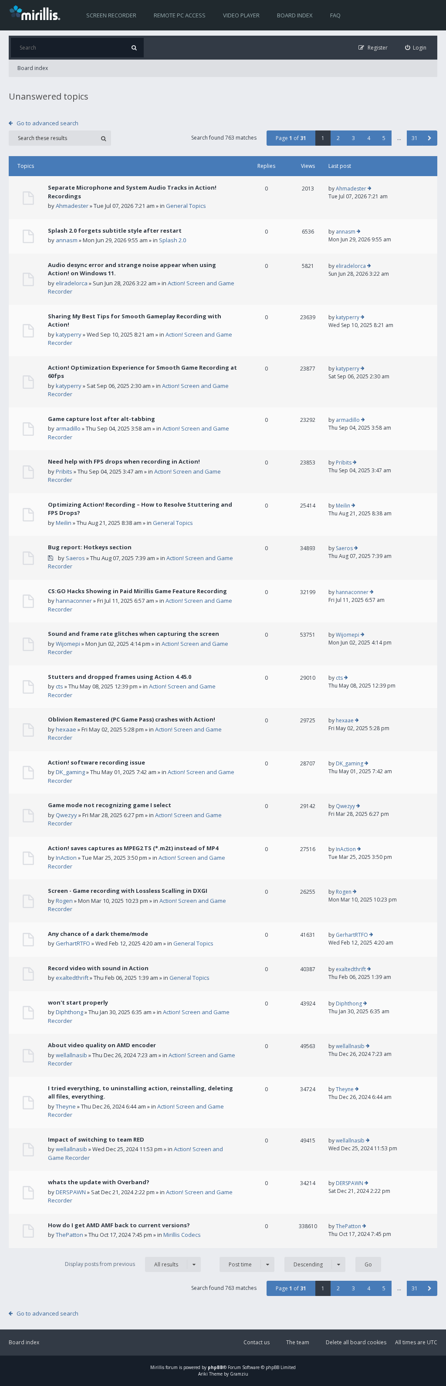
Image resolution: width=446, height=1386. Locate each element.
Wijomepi (68, 644)
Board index (295, 15)
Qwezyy (66, 815)
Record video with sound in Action (98, 968)
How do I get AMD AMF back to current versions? (119, 1225)
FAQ (335, 15)
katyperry (68, 334)
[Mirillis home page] (36, 12)
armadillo (68, 428)
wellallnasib (71, 1055)
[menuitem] (416, 47)
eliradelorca (72, 283)
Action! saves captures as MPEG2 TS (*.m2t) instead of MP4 (133, 848)
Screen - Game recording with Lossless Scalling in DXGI (127, 891)
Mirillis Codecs (182, 1235)
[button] (429, 138)
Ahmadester (72, 206)
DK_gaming (70, 772)
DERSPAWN (71, 1192)
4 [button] (368, 138)
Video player (241, 15)
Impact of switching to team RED (96, 1139)
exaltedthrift (72, 978)
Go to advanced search (47, 123)
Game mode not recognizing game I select (109, 805)
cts (59, 686)
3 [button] (353, 138)
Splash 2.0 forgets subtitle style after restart (115, 230)
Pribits (64, 471)
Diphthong (69, 1012)
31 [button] (415, 138)
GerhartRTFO (73, 943)
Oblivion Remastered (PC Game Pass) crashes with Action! (131, 719)
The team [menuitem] (297, 1342)
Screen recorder (111, 15)
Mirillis (157, 1367)
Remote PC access (180, 15)
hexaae (66, 729)
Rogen (64, 901)
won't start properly (78, 1002)
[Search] (134, 47)
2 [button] (338, 138)
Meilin (63, 523)
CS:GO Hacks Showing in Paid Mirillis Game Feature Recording (137, 591)
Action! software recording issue (96, 762)
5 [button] (383, 138)
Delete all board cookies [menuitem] (356, 1342)
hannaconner (74, 600)
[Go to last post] (370, 189)
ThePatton (69, 1235)
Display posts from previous (121, 1264)
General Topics (186, 206)
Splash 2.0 (172, 240)
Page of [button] (291, 138)
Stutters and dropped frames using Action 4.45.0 (119, 677)
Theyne (66, 1106)
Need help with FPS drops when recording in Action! (124, 461)
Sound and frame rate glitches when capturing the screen (133, 634)
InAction (66, 858)
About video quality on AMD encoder (102, 1045)
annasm (67, 240)
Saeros (75, 558)
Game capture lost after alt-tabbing (101, 419)
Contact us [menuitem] (256, 1342)
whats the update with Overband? (98, 1182)
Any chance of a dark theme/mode (98, 934)
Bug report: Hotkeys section (90, 547)
